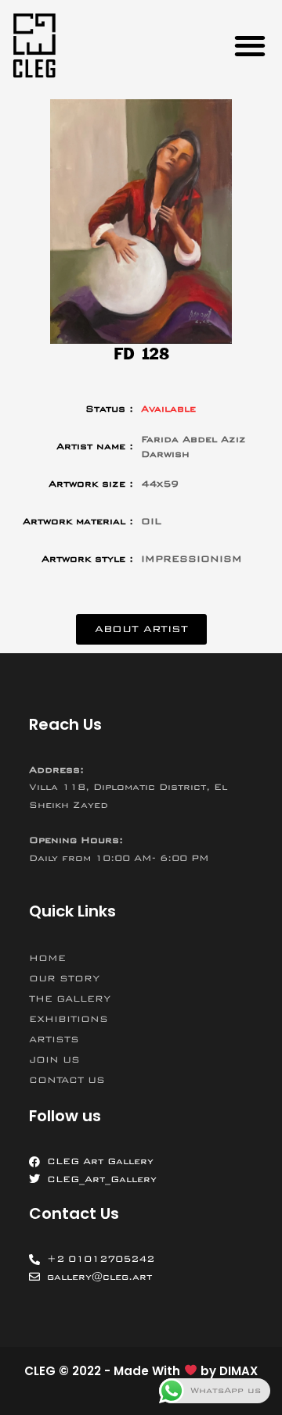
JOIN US (54, 1059)
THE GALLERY (69, 998)
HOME (47, 957)
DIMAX (238, 1371)
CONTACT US (67, 1079)
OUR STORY (64, 978)
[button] (249, 45)
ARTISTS (54, 1039)
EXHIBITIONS (68, 1018)
